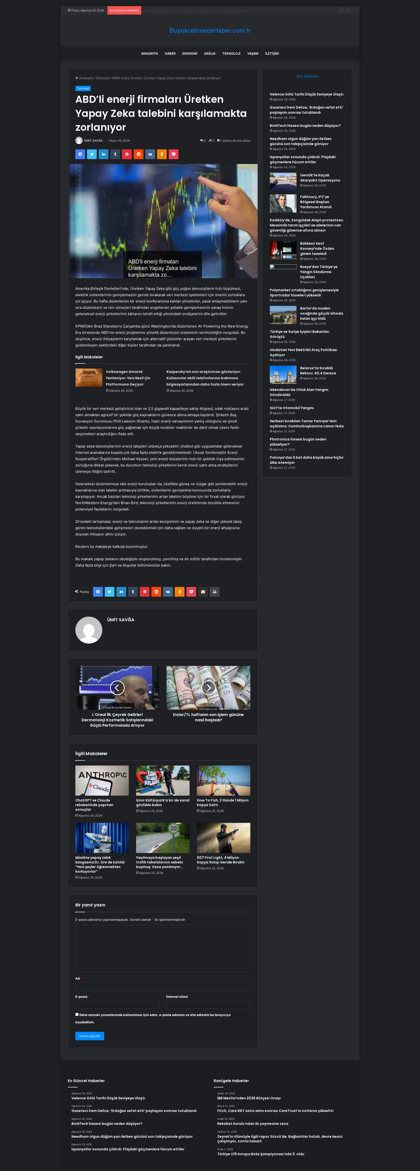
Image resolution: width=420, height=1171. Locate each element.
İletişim (272, 53)
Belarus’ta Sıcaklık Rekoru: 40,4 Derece (318, 371)
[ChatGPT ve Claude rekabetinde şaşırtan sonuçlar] (102, 781)
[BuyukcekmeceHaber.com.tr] (210, 30)
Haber (170, 53)
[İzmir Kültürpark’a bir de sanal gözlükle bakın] (163, 781)
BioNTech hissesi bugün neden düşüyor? (175, 10)
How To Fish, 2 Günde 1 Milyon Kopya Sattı (223, 802)
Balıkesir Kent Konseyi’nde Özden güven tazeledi (317, 248)
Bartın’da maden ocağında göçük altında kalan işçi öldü (321, 313)
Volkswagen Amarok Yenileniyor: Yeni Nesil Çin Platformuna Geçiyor (128, 378)
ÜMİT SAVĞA (93, 140)
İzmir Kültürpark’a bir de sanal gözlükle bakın (163, 802)
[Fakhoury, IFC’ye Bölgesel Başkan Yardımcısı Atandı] (283, 203)
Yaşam (252, 53)
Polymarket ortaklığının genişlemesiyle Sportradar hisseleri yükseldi (304, 293)
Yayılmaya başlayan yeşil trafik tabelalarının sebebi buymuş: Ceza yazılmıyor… (159, 862)
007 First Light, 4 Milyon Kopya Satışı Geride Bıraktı (221, 860)
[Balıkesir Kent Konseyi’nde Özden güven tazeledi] (283, 250)
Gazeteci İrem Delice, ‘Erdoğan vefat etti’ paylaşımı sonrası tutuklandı (306, 110)
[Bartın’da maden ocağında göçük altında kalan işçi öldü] (283, 315)
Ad (78, 978)
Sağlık (210, 53)
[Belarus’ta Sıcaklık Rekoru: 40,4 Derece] (283, 375)
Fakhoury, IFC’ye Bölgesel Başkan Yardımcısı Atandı (316, 201)
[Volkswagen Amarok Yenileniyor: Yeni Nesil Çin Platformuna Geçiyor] (89, 378)
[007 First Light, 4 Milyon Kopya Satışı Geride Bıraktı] (223, 838)
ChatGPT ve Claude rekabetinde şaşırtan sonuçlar (94, 805)
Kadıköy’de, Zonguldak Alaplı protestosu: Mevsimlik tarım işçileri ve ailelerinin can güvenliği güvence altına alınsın (307, 225)
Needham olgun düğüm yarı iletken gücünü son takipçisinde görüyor (301, 141)
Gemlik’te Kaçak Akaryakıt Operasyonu (320, 178)
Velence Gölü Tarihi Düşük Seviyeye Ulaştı (306, 94)
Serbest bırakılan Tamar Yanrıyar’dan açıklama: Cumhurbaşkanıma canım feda (307, 424)
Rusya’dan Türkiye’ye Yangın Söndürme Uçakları (319, 271)
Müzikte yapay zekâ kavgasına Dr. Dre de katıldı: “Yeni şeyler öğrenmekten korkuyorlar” (100, 864)
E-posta (82, 997)
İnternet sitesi (177, 997)
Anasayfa (149, 53)
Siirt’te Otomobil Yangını (292, 407)
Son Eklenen (307, 76)
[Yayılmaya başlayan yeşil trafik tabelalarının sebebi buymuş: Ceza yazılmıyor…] (163, 838)
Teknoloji (231, 53)
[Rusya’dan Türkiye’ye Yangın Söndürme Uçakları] (283, 273)
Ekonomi (189, 53)
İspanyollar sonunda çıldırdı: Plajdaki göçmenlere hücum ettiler (303, 159)
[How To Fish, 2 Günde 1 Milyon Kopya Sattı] (223, 781)
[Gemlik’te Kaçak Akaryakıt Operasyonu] (283, 182)
